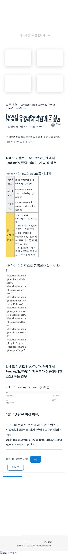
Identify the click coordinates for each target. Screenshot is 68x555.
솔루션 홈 (11, 104)
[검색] (49, 35)
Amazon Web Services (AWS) (38, 104)
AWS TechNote (17, 108)
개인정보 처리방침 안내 (30, 541)
